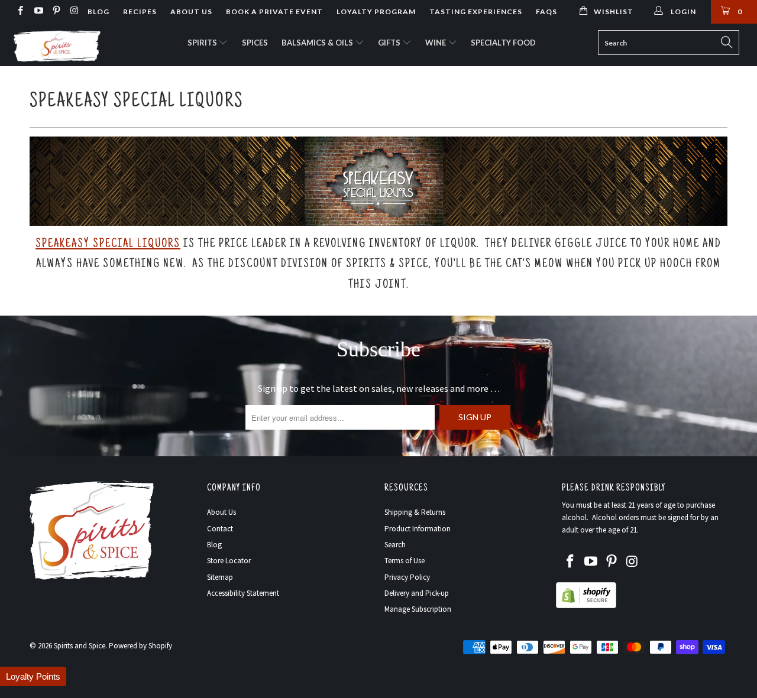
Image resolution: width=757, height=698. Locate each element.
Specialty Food (503, 42)
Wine (436, 42)
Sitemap (220, 577)
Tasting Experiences (475, 11)
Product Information (417, 529)
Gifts (390, 42)
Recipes (140, 11)
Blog (98, 11)
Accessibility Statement (243, 593)
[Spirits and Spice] (66, 45)
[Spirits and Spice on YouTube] (38, 11)
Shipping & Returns (414, 512)
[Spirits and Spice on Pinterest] (56, 11)
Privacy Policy (407, 577)
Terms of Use (404, 561)
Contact (220, 529)
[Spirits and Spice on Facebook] (20, 11)
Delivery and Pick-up (416, 593)
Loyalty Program (376, 11)
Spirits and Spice (79, 646)
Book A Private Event (274, 11)
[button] (33, 676)
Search (395, 545)
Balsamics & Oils (318, 42)
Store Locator (229, 561)
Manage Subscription (417, 609)
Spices (255, 42)
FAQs (546, 11)
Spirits (203, 42)
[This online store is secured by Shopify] (586, 605)
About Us (191, 11)
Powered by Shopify (140, 646)
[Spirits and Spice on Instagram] (74, 11)
